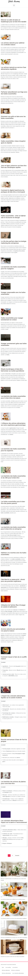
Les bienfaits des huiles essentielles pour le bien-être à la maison (13, 397)
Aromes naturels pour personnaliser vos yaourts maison (13, 630)
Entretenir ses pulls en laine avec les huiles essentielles (13, 117)
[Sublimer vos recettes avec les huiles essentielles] (6, 546)
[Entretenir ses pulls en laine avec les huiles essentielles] (6, 111)
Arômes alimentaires (6, 973)
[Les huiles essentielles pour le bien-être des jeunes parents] (6, 495)
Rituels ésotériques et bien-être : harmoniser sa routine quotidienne (12, 370)
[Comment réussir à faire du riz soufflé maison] (6, 650)
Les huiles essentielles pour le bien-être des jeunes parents (13, 502)
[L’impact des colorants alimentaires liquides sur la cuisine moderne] (6, 690)
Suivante (17, 855)
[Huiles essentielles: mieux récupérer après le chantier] (6, 135)
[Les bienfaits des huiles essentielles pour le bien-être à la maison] (6, 390)
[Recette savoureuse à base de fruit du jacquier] (6, 733)
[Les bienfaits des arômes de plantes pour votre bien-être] (6, 775)
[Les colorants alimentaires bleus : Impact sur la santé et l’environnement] (6, 814)
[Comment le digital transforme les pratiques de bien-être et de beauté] (6, 184)
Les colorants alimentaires (18, 973)
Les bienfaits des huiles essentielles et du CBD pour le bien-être (13, 477)
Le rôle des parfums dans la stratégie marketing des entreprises (13, 242)
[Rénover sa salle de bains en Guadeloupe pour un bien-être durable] (6, 14)
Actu (3, 967)
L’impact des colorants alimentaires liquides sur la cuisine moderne (13, 697)
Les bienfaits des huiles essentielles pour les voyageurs (13, 268)
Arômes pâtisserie (6, 970)
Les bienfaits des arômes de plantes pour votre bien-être (13, 782)
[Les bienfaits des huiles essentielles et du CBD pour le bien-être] (6, 470)
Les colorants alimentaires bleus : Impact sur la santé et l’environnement (14, 821)
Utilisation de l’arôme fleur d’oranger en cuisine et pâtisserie (13, 606)
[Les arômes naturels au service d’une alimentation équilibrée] (6, 62)
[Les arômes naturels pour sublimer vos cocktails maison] (6, 37)
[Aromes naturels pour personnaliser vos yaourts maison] (6, 623)
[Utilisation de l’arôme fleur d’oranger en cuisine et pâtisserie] (6, 599)
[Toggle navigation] (14, 5)
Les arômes (15, 967)
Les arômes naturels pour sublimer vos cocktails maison (12, 44)
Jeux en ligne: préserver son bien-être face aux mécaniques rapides (14, 166)
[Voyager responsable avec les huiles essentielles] (6, 286)
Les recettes (8, 967)
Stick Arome (14, 1)
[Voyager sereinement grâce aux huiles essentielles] (6, 337)
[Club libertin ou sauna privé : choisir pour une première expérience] (6, 574)
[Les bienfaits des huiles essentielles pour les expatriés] (6, 443)
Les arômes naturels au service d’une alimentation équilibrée (13, 68)
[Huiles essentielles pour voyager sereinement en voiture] (6, 312)
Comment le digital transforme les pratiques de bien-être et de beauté (13, 191)
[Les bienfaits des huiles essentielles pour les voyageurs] (6, 261)
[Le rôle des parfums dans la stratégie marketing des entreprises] (6, 235)
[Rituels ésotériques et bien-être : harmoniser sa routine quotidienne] (6, 363)
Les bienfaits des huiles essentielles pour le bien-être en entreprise (13, 528)
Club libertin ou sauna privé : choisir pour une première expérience (13, 580)
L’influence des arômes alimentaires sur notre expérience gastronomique (13, 424)
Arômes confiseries (15, 970)
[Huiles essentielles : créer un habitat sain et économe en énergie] (6, 209)
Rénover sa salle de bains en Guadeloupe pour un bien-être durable (13, 21)
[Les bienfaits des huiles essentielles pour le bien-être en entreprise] (6, 521)
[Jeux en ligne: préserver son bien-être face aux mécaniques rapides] (6, 160)
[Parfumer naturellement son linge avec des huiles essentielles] (6, 86)
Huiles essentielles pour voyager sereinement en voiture (12, 319)
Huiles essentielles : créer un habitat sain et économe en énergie (13, 216)
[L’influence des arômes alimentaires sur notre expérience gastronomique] (6, 416)
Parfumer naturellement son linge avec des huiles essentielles (14, 93)
